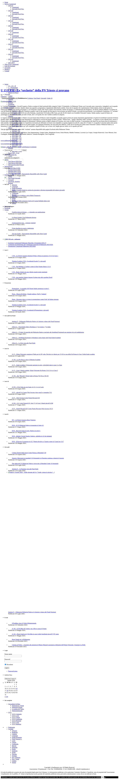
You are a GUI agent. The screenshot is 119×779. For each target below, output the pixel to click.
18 (7, 690)
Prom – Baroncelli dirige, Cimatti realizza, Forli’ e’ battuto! (29, 294)
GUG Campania (17, 714)
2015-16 (10, 49)
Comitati (10, 729)
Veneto (14, 762)
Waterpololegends (17, 711)
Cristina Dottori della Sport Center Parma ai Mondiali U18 (29, 453)
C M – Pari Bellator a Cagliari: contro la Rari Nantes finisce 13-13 (31, 266)
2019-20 (10, 31)
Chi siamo (7, 67)
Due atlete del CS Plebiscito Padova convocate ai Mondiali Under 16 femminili (35, 463)
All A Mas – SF (16, 136)
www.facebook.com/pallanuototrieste (12, 144)
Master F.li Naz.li (13, 92)
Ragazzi (10, 103)
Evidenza (30, 98)
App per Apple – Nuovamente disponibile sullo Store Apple (29, 174)
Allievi (10, 128)
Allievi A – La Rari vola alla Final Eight (23, 343)
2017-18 (10, 39)
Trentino (14, 756)
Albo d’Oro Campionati (11, 64)
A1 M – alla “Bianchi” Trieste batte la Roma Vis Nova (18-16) (30, 376)
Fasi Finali (37, 98)
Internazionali (8, 166)
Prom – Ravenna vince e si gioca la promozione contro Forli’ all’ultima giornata (35, 299)
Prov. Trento (15, 759)
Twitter (6, 210)
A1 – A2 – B (12, 86)
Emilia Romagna (17, 737)
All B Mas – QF (16, 139)
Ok (102, 777)
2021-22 (10, 21)
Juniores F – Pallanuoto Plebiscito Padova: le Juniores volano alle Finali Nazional (36, 321)
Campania (15, 186)
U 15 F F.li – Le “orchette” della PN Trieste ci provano (35, 90)
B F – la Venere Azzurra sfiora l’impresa (24, 420)
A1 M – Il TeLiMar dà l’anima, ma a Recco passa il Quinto (29, 628)
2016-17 (10, 44)
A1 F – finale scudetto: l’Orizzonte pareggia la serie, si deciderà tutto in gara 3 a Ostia (37, 365)
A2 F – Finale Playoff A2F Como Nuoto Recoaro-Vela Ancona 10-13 (32, 408)
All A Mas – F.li (16, 138)
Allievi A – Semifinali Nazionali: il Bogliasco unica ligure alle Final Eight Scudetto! (36, 337)
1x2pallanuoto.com (47, 77)
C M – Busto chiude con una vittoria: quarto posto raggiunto (29, 272)
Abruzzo (14, 185)
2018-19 (10, 34)
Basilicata (15, 732)
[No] (105, 777)
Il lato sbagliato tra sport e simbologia (23, 228)
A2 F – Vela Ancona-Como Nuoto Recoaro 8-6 (26, 398)
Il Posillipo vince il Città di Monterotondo (24, 623)
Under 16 (49, 98)
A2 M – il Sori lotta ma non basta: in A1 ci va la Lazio (28, 387)
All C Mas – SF (16, 144)
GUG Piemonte (16, 721)
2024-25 (10, 5)
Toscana (14, 754)
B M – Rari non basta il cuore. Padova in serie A (26, 431)
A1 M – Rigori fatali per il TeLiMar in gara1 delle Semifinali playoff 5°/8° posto (35, 634)
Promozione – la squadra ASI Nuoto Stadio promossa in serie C (30, 288)
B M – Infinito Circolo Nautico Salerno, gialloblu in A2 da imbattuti (32, 436)
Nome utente (8, 654)
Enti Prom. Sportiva (14, 181)
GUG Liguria (16, 717)
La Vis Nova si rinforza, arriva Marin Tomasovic (26, 195)
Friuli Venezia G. (17, 739)
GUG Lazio (15, 716)
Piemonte (14, 747)
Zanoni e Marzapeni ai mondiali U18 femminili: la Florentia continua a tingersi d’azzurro (38, 458)
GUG (10, 712)
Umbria (14, 761)
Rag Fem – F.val (17, 151)
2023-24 (10, 10)
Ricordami (9, 664)
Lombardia (15, 744)
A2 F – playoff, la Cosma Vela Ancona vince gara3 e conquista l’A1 (32, 392)
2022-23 (10, 15)
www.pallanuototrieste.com (9, 140)
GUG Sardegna (16, 724)
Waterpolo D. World (18, 706)
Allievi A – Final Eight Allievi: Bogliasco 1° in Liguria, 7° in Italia (31, 327)
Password (7, 659)
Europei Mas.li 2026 (14, 168)
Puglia (14, 749)
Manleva (7, 69)
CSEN (10, 156)
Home (6, 2)
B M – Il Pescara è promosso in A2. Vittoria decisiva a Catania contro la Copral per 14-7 (38, 441)
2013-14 (10, 59)
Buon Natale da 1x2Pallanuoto (21, 639)
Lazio (13, 741)
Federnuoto (11, 727)
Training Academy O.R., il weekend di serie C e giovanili (29, 261)
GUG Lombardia (17, 719)
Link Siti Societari (9, 66)
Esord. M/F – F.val (13, 153)
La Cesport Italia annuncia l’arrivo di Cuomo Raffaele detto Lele (31, 201)
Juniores (10, 99)
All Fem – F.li (16, 131)
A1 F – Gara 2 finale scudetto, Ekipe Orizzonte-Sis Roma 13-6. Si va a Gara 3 (35, 370)
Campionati (15, 7)
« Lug (6, 696)
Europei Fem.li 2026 (14, 170)
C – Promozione (13, 87)
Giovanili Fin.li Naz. (18, 9)
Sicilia (14, 752)
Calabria (14, 734)
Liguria (14, 742)
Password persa (12, 671)
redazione (3, 96)
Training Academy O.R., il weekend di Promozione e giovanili (30, 310)
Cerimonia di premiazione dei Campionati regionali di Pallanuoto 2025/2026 (30, 244)
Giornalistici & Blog (14, 704)
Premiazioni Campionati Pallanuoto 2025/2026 (22, 246)
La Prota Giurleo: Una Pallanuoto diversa (24, 217)
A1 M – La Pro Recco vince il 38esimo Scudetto (26, 359)
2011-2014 (11, 62)
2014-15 (10, 54)
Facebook (7, 208)
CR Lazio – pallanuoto (14, 239)
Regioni (10, 183)
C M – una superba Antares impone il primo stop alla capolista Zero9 (32, 277)
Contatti (6, 71)
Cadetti (10, 96)
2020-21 (10, 26)
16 (16, 688)
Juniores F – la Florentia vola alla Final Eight (25, 469)
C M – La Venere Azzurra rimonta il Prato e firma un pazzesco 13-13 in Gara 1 (35, 256)
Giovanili (7, 94)
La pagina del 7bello (18, 709)
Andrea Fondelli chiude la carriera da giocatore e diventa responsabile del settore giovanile (38, 190)
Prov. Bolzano (16, 757)
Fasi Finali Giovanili (14, 178)
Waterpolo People (17, 707)
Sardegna (14, 751)
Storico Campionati (10, 4)
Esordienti (11, 104)
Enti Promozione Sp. (10, 155)
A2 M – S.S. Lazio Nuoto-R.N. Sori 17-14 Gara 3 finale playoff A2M (32, 403)
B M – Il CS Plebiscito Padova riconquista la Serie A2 (28, 425)
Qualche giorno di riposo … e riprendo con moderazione (28, 212)
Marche (14, 746)
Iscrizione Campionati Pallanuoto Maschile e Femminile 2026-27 (27, 243)
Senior (6, 84)
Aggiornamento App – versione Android (24, 223)
